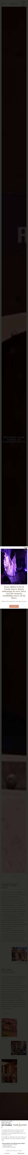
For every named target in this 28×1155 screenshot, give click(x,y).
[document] (14, 577)
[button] (26, 548)
